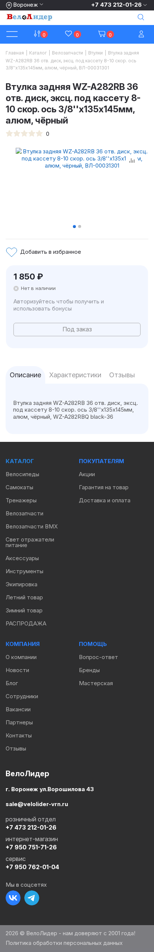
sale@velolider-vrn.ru (37, 803)
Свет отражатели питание (30, 542)
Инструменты (24, 571)
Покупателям (101, 461)
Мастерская (96, 683)
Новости (17, 670)
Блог (12, 683)
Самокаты (19, 487)
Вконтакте (13, 897)
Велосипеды (22, 474)
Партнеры (19, 722)
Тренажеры (21, 500)
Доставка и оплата (104, 500)
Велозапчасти (24, 513)
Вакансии (18, 709)
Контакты (19, 735)
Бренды (89, 670)
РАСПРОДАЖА (26, 623)
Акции (87, 474)
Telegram (31, 897)
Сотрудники (22, 696)
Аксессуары (22, 558)
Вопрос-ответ (98, 657)
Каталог (20, 461)
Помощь (93, 643)
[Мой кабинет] (142, 34)
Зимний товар (24, 610)
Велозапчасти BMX (32, 526)
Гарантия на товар (104, 487)
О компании (21, 657)
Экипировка (21, 584)
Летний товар (24, 597)
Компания (23, 643)
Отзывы (16, 748)
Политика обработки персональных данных (64, 942)
